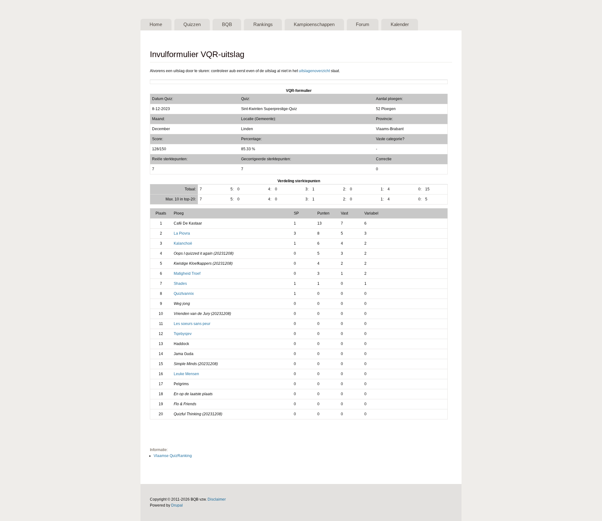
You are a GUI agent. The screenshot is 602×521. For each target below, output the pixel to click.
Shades (180, 283)
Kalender (400, 24)
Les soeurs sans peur (192, 324)
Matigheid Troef (187, 273)
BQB (227, 24)
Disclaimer (217, 499)
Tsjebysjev (183, 334)
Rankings (263, 24)
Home (156, 24)
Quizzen (192, 24)
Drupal (177, 505)
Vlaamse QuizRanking (173, 456)
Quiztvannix (184, 293)
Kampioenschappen (314, 24)
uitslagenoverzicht (314, 71)
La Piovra (182, 233)
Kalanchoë (183, 243)
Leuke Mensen (186, 374)
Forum (362, 24)
